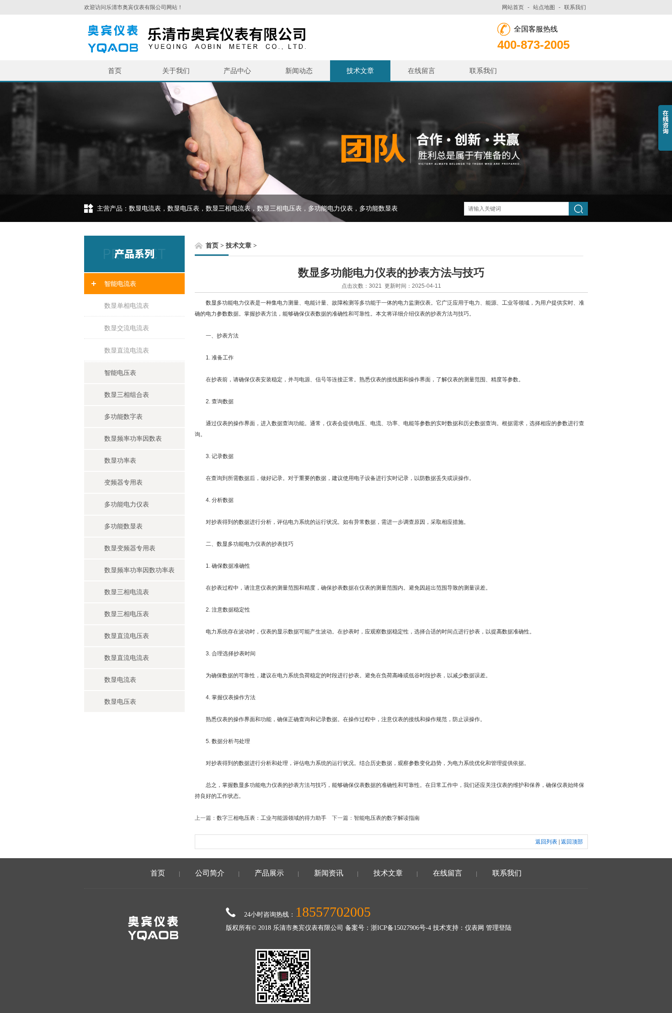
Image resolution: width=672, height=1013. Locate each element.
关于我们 (176, 70)
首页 (115, 70)
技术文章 (360, 70)
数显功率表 (120, 460)
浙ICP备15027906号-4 (401, 927)
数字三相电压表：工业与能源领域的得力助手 (271, 818)
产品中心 (237, 70)
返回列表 (546, 842)
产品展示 (269, 873)
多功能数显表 (123, 526)
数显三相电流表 (126, 592)
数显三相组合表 (126, 394)
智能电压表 (120, 372)
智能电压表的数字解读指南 (387, 818)
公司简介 (209, 873)
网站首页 (513, 7)
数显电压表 (120, 701)
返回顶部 (572, 842)
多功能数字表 (123, 416)
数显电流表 (120, 679)
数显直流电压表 (126, 635)
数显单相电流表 (126, 305)
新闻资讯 (328, 873)
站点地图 (544, 7)
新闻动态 (299, 70)
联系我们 (575, 7)
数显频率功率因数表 (133, 438)
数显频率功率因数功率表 (139, 570)
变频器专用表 (123, 482)
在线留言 (421, 70)
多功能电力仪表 (126, 504)
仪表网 (474, 927)
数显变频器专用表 (129, 548)
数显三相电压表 (126, 613)
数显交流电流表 (126, 328)
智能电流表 (120, 283)
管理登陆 (499, 927)
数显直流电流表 (126, 350)
